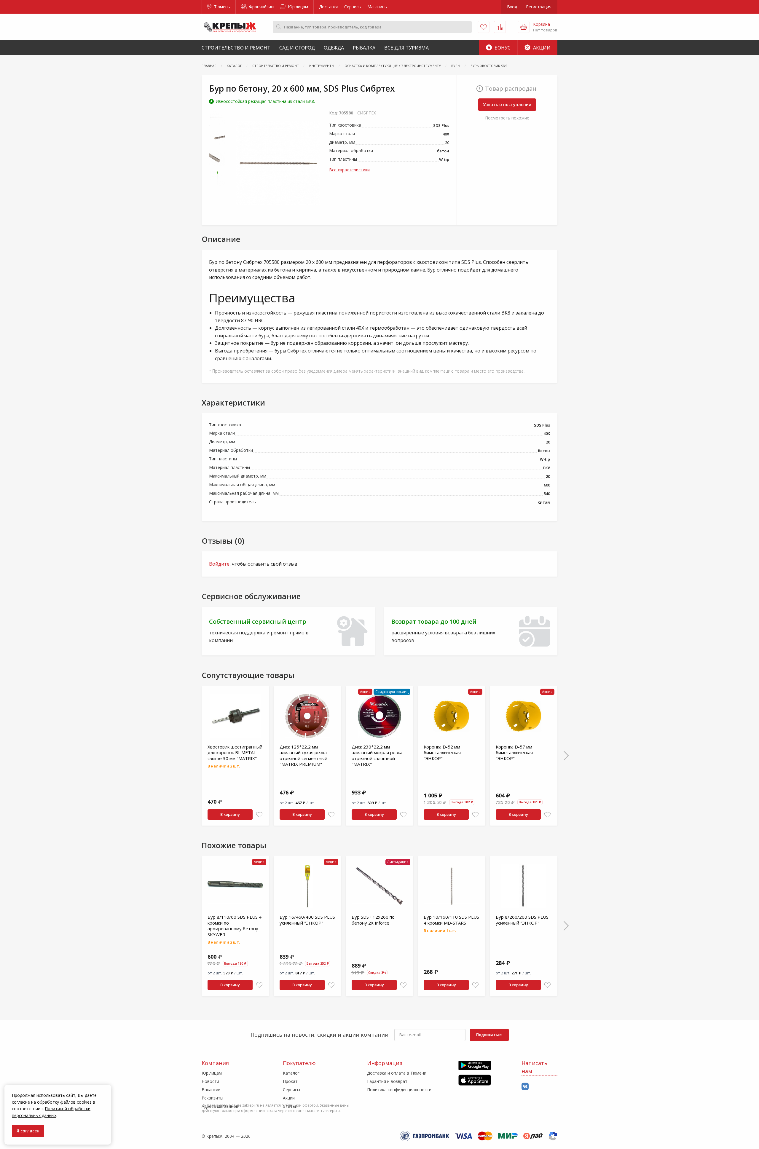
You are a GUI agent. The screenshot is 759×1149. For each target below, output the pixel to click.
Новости (210, 1081)
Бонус (502, 47)
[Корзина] (524, 27)
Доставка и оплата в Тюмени (396, 1073)
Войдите (219, 564)
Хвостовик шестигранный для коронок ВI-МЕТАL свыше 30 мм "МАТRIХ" (235, 752)
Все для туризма (406, 47)
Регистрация (538, 6)
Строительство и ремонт (236, 47)
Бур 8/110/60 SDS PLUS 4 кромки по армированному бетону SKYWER (234, 925)
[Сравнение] (500, 27)
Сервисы (352, 6)
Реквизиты (212, 1098)
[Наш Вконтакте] (525, 1086)
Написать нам (534, 1067)
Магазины (377, 6)
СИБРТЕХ (366, 113)
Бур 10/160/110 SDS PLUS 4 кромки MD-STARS (451, 920)
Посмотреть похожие (507, 118)
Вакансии (211, 1089)
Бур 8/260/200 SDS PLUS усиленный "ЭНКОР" (522, 920)
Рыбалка (364, 47)
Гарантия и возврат (387, 1081)
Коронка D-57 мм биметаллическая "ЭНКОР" (514, 752)
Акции (541, 47)
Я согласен (28, 1131)
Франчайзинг (261, 6)
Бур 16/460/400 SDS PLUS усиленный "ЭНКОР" (307, 920)
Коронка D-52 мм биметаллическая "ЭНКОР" (442, 752)
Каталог (291, 1073)
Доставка (328, 6)
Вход (512, 6)
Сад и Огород (297, 47)
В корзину (230, 814)
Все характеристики (349, 170)
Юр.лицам (297, 6)
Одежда (334, 47)
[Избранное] (483, 27)
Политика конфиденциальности (399, 1089)
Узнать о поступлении (507, 104)
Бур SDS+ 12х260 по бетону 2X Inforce (373, 920)
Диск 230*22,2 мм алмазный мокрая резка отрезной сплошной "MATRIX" (377, 755)
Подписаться (489, 1034)
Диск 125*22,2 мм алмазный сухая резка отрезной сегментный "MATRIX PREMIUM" (303, 755)
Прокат (290, 1081)
